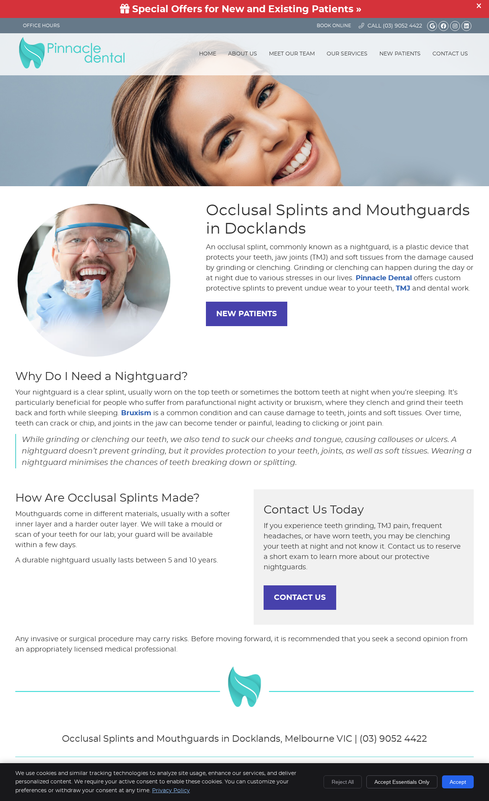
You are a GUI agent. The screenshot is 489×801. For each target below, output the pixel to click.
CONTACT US (300, 597)
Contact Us (450, 54)
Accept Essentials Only (401, 782)
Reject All (343, 782)
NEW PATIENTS (246, 314)
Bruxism (136, 413)
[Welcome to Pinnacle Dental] (72, 66)
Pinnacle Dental (384, 278)
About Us (242, 54)
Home (207, 54)
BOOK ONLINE (334, 25)
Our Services (347, 54)
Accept (458, 782)
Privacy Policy (171, 790)
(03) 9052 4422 (402, 26)
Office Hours (41, 25)
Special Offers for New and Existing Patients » (245, 9)
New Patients (400, 54)
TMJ (403, 288)
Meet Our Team (292, 54)
